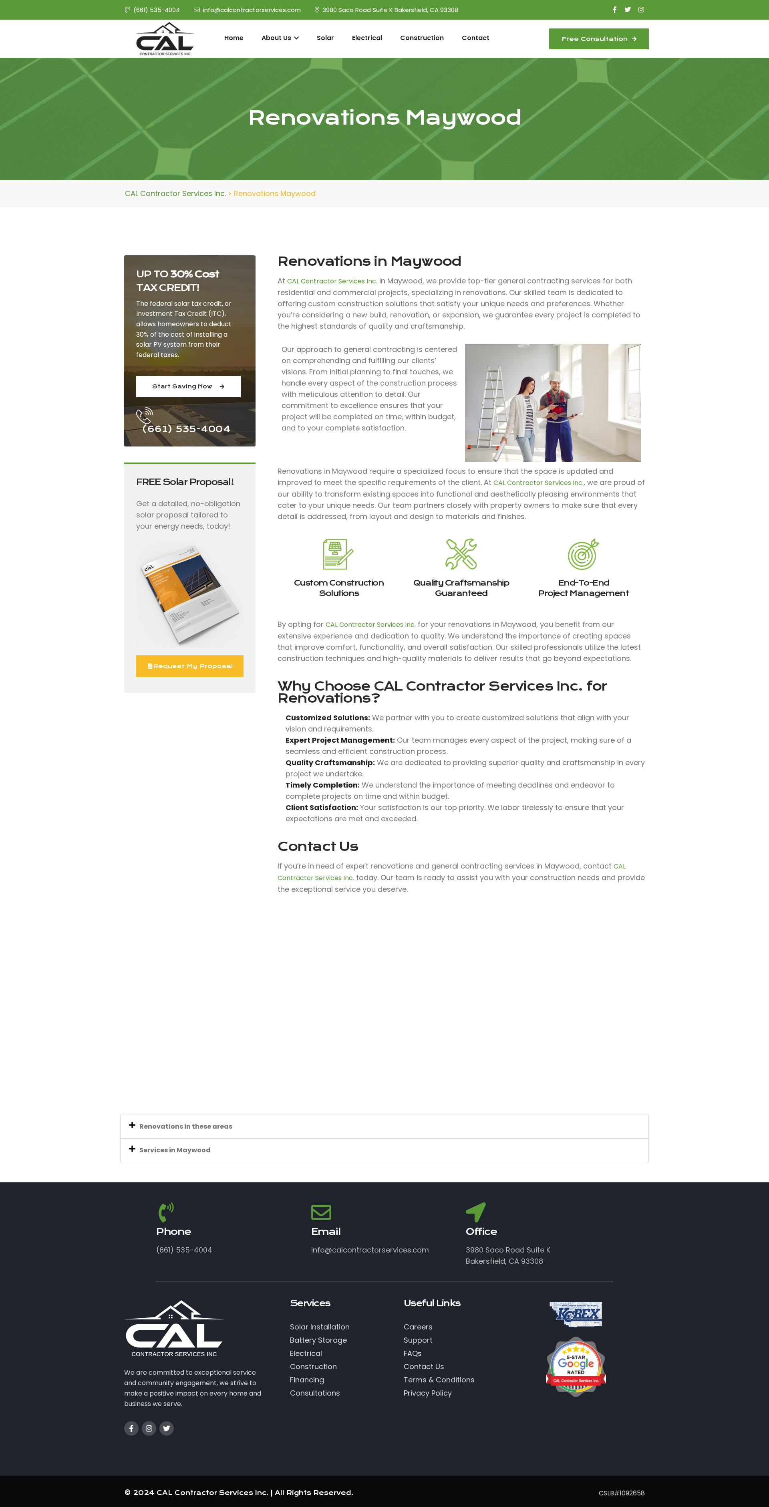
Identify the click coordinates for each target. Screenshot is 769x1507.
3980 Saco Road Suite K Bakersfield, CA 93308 (390, 10)
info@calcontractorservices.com (252, 10)
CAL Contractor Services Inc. (332, 281)
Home (234, 37)
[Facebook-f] (131, 1428)
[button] (384, 1126)
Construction (422, 37)
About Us (277, 37)
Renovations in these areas (185, 1126)
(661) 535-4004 (156, 10)
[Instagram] (149, 1428)
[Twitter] (166, 1428)
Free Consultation (596, 38)
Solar (325, 37)
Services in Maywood (175, 1150)
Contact (475, 37)
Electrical (367, 37)
